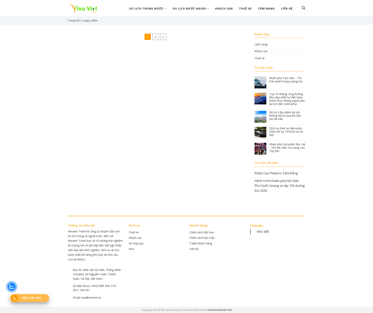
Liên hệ (287, 8)
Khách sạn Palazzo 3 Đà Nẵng (276, 173)
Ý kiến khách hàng (200, 243)
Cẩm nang (266, 8)
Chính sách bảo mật (201, 238)
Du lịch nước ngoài (190, 8)
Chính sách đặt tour (201, 232)
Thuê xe (245, 8)
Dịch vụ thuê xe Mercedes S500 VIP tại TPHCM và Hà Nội (286, 132)
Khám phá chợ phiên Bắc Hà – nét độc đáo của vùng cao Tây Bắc (287, 148)
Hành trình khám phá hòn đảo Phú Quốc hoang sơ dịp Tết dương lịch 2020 (279, 186)
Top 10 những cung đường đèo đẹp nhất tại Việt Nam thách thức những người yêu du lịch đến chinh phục (287, 99)
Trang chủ (74, 20)
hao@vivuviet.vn (91, 297)
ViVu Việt (263, 231)
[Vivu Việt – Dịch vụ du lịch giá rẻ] (84, 8)
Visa (131, 249)
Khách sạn (224, 8)
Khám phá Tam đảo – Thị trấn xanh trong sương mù (285, 80)
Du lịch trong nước (147, 8)
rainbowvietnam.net (219, 310)
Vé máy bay (136, 243)
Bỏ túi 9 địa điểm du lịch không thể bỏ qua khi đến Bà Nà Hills (285, 116)
